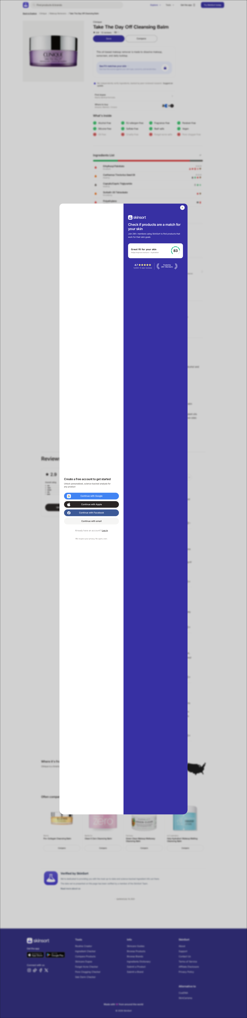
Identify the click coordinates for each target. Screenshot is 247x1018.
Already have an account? (91, 530)
